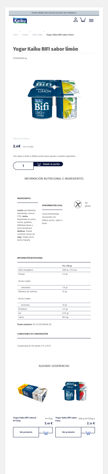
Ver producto (26, 432)
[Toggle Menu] (91, 20)
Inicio (15, 34)
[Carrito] (83, 20)
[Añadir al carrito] (46, 430)
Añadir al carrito (51, 164)
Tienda (25, 34)
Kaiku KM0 (37, 34)
